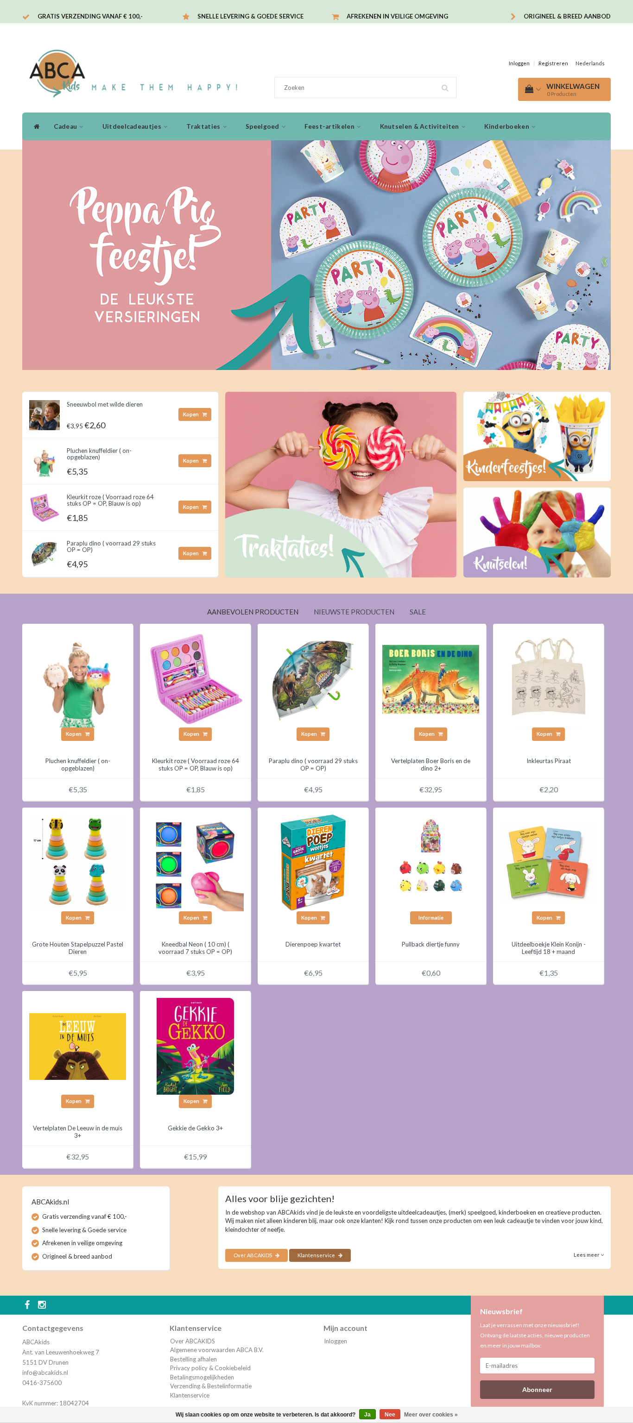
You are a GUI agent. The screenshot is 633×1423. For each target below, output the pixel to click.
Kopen (191, 414)
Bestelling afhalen (193, 1359)
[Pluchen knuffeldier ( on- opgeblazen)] (44, 459)
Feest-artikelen (330, 126)
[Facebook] (28, 1305)
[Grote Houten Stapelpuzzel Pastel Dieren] (77, 862)
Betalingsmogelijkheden (202, 1377)
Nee (390, 1414)
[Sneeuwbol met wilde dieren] (44, 412)
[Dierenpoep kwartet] (313, 862)
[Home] (34, 126)
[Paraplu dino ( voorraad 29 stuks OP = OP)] (44, 551)
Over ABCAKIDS (253, 1255)
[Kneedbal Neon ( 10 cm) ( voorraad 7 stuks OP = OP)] (195, 862)
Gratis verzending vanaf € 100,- (90, 16)
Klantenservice (317, 1255)
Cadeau (66, 126)
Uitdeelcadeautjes (132, 126)
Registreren (553, 63)
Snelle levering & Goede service (250, 16)
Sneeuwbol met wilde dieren (105, 404)
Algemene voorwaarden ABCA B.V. (217, 1350)
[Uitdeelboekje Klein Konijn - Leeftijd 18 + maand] (548, 862)
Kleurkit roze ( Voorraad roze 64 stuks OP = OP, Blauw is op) (110, 500)
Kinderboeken (507, 126)
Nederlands (590, 63)
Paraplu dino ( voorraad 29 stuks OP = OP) (111, 546)
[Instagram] (43, 1305)
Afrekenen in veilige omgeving (397, 16)
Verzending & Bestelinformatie (211, 1386)
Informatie (430, 918)
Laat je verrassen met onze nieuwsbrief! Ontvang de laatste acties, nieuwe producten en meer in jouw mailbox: (535, 1335)
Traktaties (204, 126)
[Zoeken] (448, 84)
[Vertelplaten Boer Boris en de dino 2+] (430, 678)
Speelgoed (263, 126)
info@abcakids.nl (45, 1372)
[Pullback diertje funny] (430, 862)
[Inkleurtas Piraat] (548, 678)
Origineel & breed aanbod (567, 16)
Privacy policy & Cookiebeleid (210, 1368)
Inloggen (519, 63)
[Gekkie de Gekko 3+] (195, 1045)
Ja (367, 1414)
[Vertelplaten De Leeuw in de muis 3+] (77, 1045)
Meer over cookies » (431, 1414)
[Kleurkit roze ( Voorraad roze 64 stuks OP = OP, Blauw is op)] (44, 505)
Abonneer (537, 1389)
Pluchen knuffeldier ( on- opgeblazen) (99, 454)
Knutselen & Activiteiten (420, 126)
